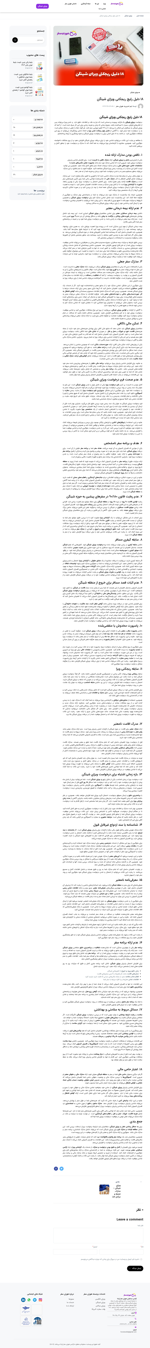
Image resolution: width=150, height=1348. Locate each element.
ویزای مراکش (100, 1305)
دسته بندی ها (37, 110)
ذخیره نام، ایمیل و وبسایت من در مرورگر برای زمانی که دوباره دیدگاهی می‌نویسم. (109, 1259)
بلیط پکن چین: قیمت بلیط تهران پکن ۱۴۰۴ (22, 63)
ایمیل (95, 1246)
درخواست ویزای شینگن (79, 197)
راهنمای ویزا (37, 135)
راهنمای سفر (37, 127)
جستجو (40, 31)
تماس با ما (102, 9)
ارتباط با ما (70, 1305)
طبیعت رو (38, 119)
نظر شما (140, 1225)
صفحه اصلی (140, 16)
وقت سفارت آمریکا (98, 1309)
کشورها (38, 159)
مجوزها (71, 1299)
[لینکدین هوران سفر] (23, 1300)
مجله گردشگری (85, 4)
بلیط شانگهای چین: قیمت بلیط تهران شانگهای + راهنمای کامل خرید (23, 77)
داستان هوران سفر (70, 4)
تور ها (97, 4)
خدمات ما (70, 1302)
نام (142, 1246)
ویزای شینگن (42, 6)
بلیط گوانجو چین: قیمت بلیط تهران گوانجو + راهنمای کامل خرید (22, 90)
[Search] (15, 40)
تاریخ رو (38, 143)
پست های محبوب (35, 55)
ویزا (104, 4)
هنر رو (39, 167)
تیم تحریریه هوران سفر (126, 106)
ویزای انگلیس (100, 1299)
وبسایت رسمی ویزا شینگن (113, 168)
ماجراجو (38, 151)
